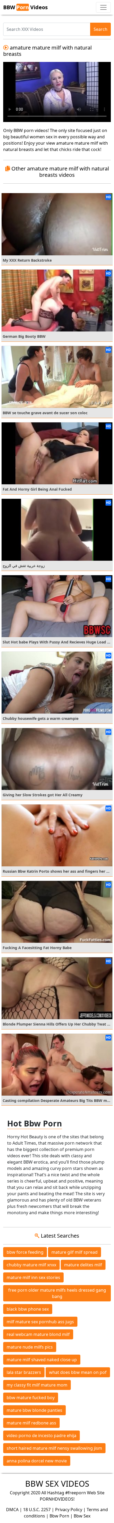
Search (100, 29)
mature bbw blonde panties (34, 1410)
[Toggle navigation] (103, 7)
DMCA (12, 1509)
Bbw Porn (59, 1516)
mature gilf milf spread (74, 1252)
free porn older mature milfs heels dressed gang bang (57, 1293)
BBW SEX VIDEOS (57, 1483)
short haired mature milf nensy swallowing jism (54, 1448)
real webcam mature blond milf (38, 1334)
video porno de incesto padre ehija (41, 1435)
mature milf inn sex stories (33, 1277)
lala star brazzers (24, 1372)
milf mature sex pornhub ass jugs (40, 1322)
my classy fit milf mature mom (37, 1385)
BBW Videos (25, 7)
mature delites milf (83, 1265)
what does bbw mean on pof (78, 1372)
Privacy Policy (68, 1509)
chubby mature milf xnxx (31, 1265)
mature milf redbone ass (31, 1423)
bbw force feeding (25, 1252)
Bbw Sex (82, 1516)
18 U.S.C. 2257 (37, 1509)
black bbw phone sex (28, 1309)
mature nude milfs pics (30, 1347)
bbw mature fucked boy (31, 1397)
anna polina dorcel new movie (37, 1461)
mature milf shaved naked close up (42, 1360)
